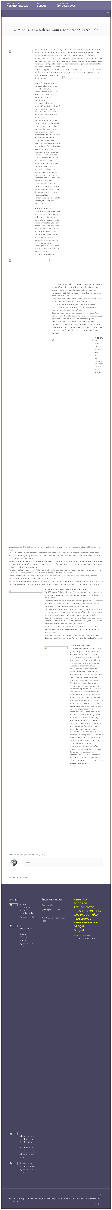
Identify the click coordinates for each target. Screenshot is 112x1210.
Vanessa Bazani (16, 1201)
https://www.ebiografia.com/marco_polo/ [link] (27, 855)
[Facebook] (94, 1204)
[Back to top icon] (100, 1194)
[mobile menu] (98, 13)
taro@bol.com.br (52, 910)
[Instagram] (98, 1204)
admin (29, 862)
